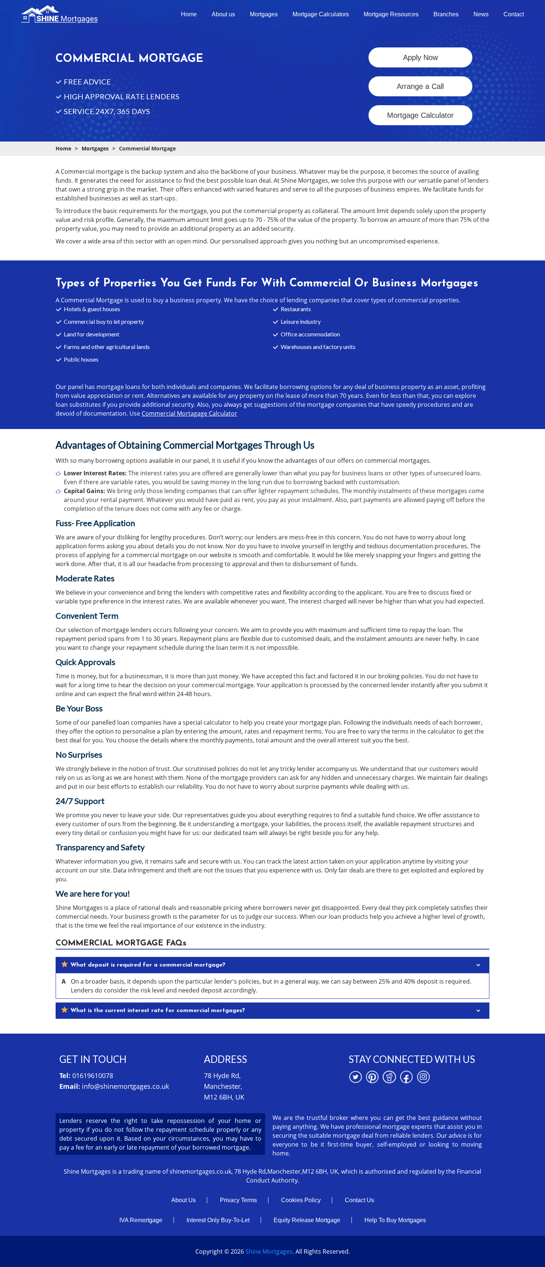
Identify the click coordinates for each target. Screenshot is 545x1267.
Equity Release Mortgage (307, 1220)
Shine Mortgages (269, 1251)
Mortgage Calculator (420, 115)
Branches (446, 14)
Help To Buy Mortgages (395, 1220)
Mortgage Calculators (321, 14)
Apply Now (420, 57)
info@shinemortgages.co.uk (125, 1086)
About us (223, 14)
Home (189, 14)
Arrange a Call (420, 86)
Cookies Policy (301, 1200)
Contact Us (359, 1200)
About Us (183, 1200)
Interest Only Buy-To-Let (218, 1220)
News (481, 14)
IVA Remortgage (140, 1220)
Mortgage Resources (391, 14)
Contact (513, 14)
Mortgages (264, 14)
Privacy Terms (238, 1200)
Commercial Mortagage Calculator (189, 413)
